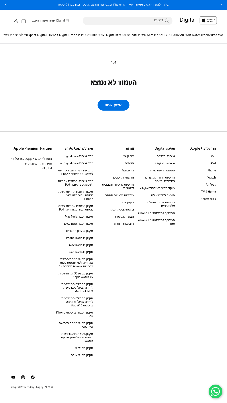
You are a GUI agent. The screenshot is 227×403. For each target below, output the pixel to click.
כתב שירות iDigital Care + (76, 163)
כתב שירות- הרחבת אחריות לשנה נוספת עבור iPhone (75, 172)
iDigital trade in (165, 163)
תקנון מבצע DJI (83, 348)
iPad (213, 163)
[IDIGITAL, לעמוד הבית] (208, 20)
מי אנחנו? (128, 170)
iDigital (15, 387)
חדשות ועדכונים (123, 177)
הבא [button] (6, 5)
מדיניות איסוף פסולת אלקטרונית (161, 204)
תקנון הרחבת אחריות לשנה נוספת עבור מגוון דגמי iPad (75, 207)
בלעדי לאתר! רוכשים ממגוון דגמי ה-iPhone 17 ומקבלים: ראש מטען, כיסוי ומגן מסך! (113, 5)
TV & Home (208, 192)
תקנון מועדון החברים (79, 231)
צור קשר (128, 156)
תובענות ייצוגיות (123, 224)
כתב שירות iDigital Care (78, 156)
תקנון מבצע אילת (82, 355)
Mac (213, 156)
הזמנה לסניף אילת (163, 195)
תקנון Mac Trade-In (81, 245)
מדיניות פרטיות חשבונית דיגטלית (118, 186)
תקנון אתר (127, 202)
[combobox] (127, 21)
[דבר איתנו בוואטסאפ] (215, 391)
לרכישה (63, 5)
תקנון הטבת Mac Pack (79, 216)
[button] (24, 21)
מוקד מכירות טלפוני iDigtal (157, 188)
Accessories (208, 199)
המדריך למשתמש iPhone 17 (156, 213)
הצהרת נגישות (124, 216)
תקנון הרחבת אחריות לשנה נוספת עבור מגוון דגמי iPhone (75, 195)
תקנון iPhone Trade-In (79, 238)
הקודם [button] (221, 5)
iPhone (211, 170)
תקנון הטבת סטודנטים (78, 224)
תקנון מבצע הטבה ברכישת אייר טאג (76, 325)
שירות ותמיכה (166, 156)
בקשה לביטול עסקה (121, 209)
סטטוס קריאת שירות (162, 170)
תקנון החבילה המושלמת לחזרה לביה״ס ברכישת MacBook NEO (77, 288)
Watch (211, 177)
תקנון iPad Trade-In (81, 252)
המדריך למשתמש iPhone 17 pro (156, 222)
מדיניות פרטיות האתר (119, 195)
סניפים (129, 163)
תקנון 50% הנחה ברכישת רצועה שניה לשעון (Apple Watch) (77, 337)
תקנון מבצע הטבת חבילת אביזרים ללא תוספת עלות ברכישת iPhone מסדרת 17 (76, 263)
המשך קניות (113, 105)
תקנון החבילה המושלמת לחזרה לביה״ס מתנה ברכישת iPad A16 (77, 302)
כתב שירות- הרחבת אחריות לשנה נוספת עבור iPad (75, 183)
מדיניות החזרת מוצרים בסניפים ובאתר (160, 179)
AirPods (211, 185)
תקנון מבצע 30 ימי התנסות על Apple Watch (76, 275)
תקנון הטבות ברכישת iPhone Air (74, 314)
